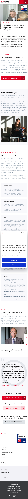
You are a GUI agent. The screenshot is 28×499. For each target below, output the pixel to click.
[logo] (5, 2)
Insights (3, 457)
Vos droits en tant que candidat (14, 488)
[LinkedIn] (10, 496)
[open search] (25, 2)
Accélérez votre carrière (11, 398)
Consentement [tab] (5, 237)
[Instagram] (15, 496)
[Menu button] (21, 2)
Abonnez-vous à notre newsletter (13, 421)
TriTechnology (4, 477)
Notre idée (7, 22)
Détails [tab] (12, 237)
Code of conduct (14, 492)
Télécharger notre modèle (10, 78)
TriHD (2, 475)
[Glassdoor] (18, 496)
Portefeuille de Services (7, 452)
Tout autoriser (14, 260)
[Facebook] (13, 496)
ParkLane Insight (5, 472)
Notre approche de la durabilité (14, 490)
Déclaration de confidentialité (14, 486)
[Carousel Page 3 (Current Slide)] (25, 344)
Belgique (5, 463)
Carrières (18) (4, 447)
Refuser (14, 264)
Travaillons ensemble (11, 408)
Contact (3, 454)
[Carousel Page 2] (25, 341)
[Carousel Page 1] (25, 337)
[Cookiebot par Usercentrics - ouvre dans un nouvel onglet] (20, 233)
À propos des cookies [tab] (21, 237)
